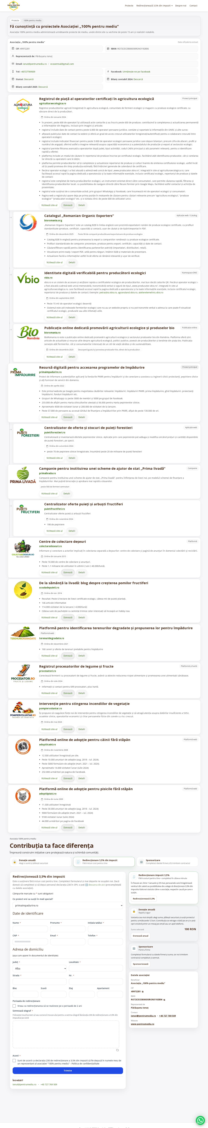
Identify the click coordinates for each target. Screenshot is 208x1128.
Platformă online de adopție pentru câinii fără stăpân (84, 739)
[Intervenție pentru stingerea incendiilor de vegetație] (23, 710)
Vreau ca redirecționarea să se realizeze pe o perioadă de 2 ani (50, 1005)
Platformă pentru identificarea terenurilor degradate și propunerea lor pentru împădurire (116, 628)
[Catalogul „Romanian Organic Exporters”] (28, 223)
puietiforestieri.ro (54, 432)
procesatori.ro (47, 670)
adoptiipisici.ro (47, 793)
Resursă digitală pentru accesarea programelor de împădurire (92, 367)
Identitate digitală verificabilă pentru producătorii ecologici (95, 272)
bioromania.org (53, 220)
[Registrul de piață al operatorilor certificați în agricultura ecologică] (23, 105)
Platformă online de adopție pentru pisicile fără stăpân (86, 788)
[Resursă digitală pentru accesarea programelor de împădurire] (23, 372)
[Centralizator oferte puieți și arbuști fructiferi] (28, 509)
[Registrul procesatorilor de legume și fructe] (23, 673)
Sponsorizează (140, 964)
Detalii (81, 205)
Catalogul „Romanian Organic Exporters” (79, 215)
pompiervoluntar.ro (50, 708)
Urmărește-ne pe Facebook (136, 71)
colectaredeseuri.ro (50, 546)
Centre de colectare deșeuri (62, 541)
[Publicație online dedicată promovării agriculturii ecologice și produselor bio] (28, 333)
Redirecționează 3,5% (144, 898)
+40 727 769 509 (49, 1084)
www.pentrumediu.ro (142, 1024)
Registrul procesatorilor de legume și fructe (76, 666)
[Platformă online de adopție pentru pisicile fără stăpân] (23, 796)
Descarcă (28, 79)
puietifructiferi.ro (54, 508)
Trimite (68, 1070)
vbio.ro (48, 277)
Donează (67, 205)
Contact (193, 5)
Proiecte (129, 5)
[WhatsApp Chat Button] (200, 1120)
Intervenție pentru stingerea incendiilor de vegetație (84, 703)
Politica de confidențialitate (85, 1063)
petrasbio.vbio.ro (108, 292)
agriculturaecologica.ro (52, 103)
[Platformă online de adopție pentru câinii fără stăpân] (23, 747)
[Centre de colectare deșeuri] (23, 548)
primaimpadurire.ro (50, 372)
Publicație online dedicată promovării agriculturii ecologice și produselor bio (109, 327)
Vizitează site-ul (49, 205)
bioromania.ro (52, 332)
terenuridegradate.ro (51, 638)
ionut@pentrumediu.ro (35, 63)
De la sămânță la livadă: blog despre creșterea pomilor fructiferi (93, 583)
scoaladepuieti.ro (49, 587)
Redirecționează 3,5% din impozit (153, 5)
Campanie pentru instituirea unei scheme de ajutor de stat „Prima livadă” (102, 468)
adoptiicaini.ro (47, 744)
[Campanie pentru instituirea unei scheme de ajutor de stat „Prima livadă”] (23, 474)
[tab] (40, 862)
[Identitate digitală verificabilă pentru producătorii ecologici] (28, 278)
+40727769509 (28, 71)
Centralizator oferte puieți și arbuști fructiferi (83, 504)
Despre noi (180, 5)
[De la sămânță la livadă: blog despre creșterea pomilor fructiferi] (23, 590)
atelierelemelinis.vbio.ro (151, 292)
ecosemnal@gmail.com (62, 63)
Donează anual (140, 935)
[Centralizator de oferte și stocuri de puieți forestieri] (28, 433)
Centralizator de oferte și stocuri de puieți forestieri (88, 427)
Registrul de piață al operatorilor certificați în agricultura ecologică (96, 98)
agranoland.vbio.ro (127, 292)
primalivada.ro (47, 473)
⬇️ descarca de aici (95, 884)
